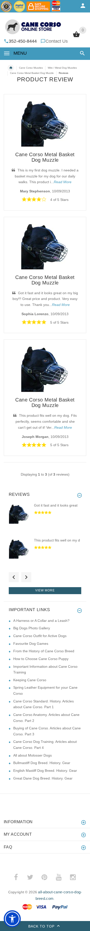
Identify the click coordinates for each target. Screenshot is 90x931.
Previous (14, 577)
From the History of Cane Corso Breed (43, 651)
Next (26, 577)
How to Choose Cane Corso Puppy (40, 659)
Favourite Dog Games (30, 644)
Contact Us (57, 41)
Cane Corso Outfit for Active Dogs (39, 636)
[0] (76, 37)
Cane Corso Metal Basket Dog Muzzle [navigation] (32, 73)
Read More (63, 182)
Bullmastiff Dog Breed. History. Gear (41, 763)
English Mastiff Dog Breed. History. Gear (45, 771)
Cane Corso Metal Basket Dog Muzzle (44, 157)
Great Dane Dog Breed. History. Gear (42, 778)
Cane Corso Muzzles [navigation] (31, 67)
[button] (81, 53)
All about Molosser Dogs (32, 755)
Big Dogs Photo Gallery (31, 628)
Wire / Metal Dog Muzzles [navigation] (62, 67)
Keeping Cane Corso (29, 680)
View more (45, 590)
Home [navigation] (11, 68)
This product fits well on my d (57, 540)
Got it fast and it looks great (56, 505)
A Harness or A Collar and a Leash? (41, 621)
